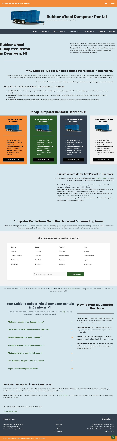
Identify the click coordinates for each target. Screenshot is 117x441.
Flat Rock (38, 260)
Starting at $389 (73, 159)
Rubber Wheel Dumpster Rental (77, 16)
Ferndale (86, 251)
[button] (49, 31)
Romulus (62, 260)
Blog (58, 429)
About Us (102, 31)
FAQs (64, 312)
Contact (112, 31)
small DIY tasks (101, 178)
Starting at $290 (13, 159)
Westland (62, 251)
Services (44, 31)
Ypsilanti (62, 247)
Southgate (14, 264)
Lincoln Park (88, 264)
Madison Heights (16, 255)
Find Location (76, 274)
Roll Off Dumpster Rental (11, 427)
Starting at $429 (103, 159)
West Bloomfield (89, 255)
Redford (62, 264)
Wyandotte (38, 264)
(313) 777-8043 (109, 3)
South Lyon (14, 260)
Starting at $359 (43, 159)
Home (35, 31)
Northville (38, 251)
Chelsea (13, 247)
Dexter (37, 247)
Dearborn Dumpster (74, 289)
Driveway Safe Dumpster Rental (13, 429)
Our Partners (58, 431)
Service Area (74, 31)
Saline (85, 247)
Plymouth (14, 251)
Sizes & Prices (58, 31)
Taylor (86, 260)
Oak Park (38, 255)
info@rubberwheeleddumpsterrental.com (16, 3)
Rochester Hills (64, 255)
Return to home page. (10, 411)
